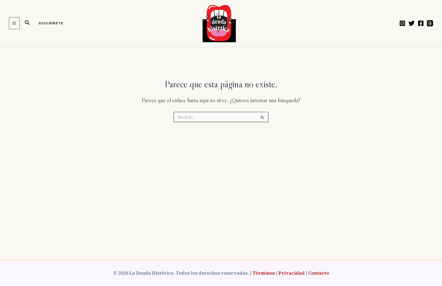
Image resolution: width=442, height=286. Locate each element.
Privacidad (292, 273)
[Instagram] (402, 23)
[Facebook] (421, 23)
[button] (27, 23)
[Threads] (430, 23)
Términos (263, 273)
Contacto (318, 273)
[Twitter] (411, 23)
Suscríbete (50, 23)
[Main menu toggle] (14, 23)
